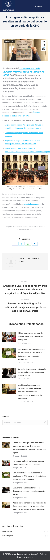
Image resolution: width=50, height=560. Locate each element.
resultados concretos (33, 204)
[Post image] (9, 337)
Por (34, 227)
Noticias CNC (9, 41)
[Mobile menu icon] (46, 6)
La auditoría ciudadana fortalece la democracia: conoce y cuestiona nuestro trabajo (32, 372)
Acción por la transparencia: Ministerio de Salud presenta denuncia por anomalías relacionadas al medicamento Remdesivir (30, 391)
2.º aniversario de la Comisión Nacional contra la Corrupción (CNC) (23, 71)
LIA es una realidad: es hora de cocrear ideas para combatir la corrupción (30, 336)
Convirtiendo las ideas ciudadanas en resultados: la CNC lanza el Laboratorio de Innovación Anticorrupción (31, 354)
